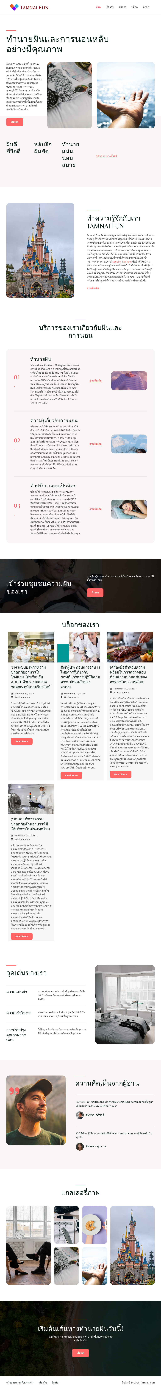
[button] (95, 381)
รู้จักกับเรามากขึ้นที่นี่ (106, 156)
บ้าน (98, 7)
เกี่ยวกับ (110, 7)
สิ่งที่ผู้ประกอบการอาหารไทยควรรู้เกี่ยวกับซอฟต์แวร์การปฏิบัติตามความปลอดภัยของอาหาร (80, 677)
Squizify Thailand (122, 261)
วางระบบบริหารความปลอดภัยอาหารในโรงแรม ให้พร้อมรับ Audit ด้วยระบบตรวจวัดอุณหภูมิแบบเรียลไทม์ (31, 677)
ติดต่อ (146, 7)
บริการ (122, 7)
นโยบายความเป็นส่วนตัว (19, 1382)
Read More (21, 741)
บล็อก (134, 7)
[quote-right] (14, 1091)
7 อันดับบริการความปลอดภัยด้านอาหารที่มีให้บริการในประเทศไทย (30, 824)
